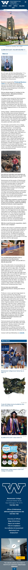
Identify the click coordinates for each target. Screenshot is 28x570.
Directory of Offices (13, 519)
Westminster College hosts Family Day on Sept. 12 (14, 371)
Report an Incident (14, 523)
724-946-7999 (14, 505)
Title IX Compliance (14, 526)
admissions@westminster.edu (14, 511)
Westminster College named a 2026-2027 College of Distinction (14, 469)
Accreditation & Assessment (14, 528)
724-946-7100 (14, 514)
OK (14, 569)
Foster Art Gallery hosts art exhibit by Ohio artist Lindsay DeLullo (14, 404)
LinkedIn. (22, 333)
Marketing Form (14, 530)
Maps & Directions (14, 521)
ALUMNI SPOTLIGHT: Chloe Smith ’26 (14, 436)
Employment (14, 533)
